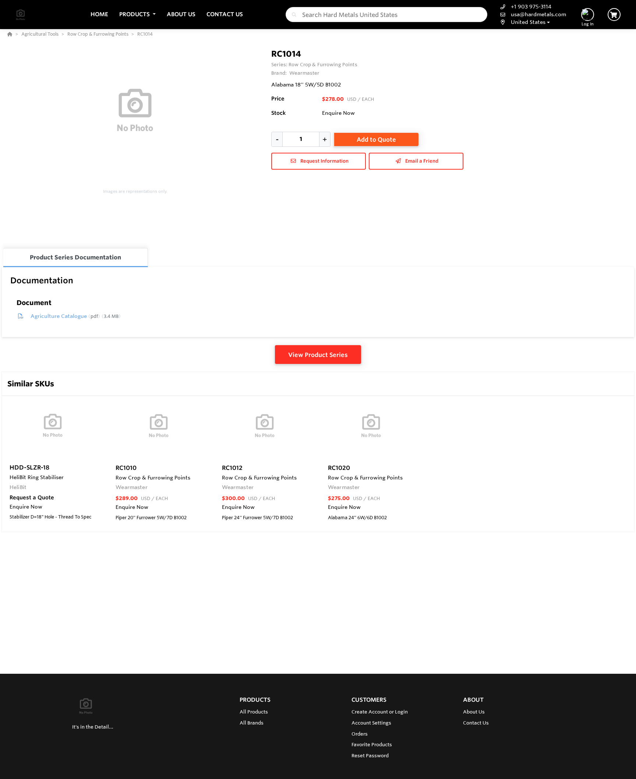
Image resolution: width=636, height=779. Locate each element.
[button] (137, 14)
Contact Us (476, 723)
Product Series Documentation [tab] (75, 257)
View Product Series (318, 354)
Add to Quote (376, 139)
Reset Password (370, 755)
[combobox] (386, 14)
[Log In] (587, 14)
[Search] (292, 14)
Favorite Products (371, 744)
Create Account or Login (379, 712)
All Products (254, 712)
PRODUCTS (255, 699)
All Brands (252, 723)
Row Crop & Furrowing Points (323, 64)
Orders (359, 734)
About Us (474, 712)
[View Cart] (614, 14)
